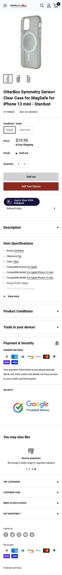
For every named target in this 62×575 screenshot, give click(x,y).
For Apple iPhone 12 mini (40, 272)
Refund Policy (14, 208)
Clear (16, 261)
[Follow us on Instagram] (19, 534)
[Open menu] (5, 5)
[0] (56, 5)
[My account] (48, 5)
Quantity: (8, 164)
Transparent (28, 288)
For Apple (32, 267)
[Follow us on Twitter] (12, 534)
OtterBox (9, 112)
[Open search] (42, 5)
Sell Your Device (31, 186)
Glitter (25, 283)
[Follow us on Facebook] (5, 534)
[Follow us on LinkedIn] (32, 534)
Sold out (31, 176)
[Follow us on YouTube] (25, 534)
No (19, 256)
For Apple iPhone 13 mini (40, 277)
